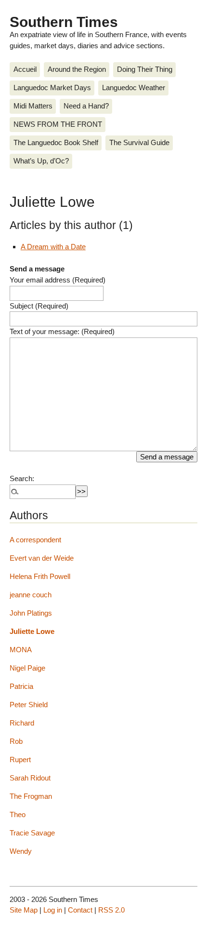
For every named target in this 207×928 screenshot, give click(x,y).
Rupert (20, 759)
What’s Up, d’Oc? (41, 161)
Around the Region (77, 69)
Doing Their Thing (144, 69)
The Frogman (31, 796)
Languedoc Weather (133, 87)
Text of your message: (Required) (62, 331)
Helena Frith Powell (40, 576)
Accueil (25, 69)
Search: (22, 478)
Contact (80, 910)
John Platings (31, 613)
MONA (21, 650)
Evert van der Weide (42, 558)
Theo (18, 814)
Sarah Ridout (30, 778)
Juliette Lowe (32, 631)
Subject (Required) (39, 306)
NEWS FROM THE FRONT (57, 124)
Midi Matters (32, 106)
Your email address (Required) (57, 280)
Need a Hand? (86, 106)
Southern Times (64, 21)
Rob (16, 741)
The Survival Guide (139, 142)
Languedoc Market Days (52, 87)
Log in (52, 910)
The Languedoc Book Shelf (55, 142)
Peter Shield (29, 704)
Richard (22, 723)
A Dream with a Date (53, 246)
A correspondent (35, 540)
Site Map (24, 910)
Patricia (21, 686)
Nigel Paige (27, 668)
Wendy (21, 851)
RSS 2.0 (111, 910)
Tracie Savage (32, 833)
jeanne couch (31, 595)
